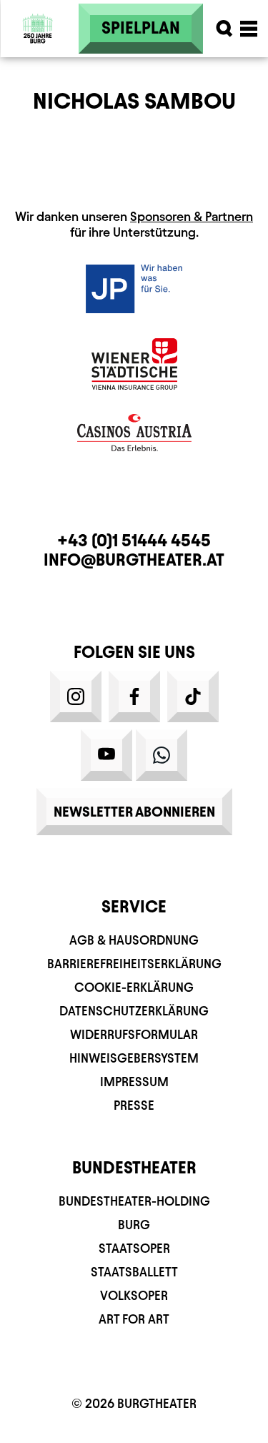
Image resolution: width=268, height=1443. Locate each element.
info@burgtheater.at (134, 560)
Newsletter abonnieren (134, 811)
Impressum (134, 1081)
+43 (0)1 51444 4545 (134, 540)
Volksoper (134, 1295)
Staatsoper (134, 1248)
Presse (134, 1105)
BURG (134, 1224)
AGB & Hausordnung (134, 940)
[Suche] (224, 28)
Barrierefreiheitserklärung (134, 963)
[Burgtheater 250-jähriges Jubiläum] (38, 28)
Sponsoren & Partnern (191, 216)
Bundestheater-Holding (134, 1201)
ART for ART (134, 1319)
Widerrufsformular (134, 1034)
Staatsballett (134, 1272)
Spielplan (140, 28)
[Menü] (248, 28)
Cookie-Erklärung (134, 987)
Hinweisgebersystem (134, 1058)
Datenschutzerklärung (134, 1011)
